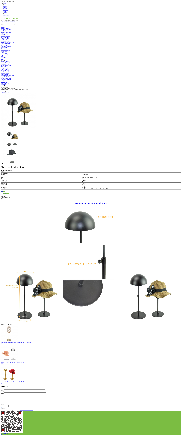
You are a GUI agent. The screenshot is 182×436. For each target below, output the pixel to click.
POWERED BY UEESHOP (26, 410)
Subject (2, 393)
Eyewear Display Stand (6, 45)
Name (2, 390)
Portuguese (5, 10)
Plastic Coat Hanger (5, 50)
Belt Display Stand (5, 37)
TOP (2, 434)
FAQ (2, 55)
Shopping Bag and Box (6, 46)
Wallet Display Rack (5, 36)
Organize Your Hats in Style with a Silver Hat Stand (12, 362)
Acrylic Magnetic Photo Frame (7, 42)
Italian (4, 11)
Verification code (4, 406)
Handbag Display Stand (6, 29)
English (5, 6)
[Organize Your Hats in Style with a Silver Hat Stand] (9, 361)
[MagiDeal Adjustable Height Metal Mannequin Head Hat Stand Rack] (9, 341)
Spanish (5, 8)
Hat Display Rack (5, 39)
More (2, 344)
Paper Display (4, 47)
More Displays (4, 51)
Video (2, 59)
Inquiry (2, 52)
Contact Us (3, 57)
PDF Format (6, 193)
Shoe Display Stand (5, 30)
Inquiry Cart (6, 15)
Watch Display (4, 48)
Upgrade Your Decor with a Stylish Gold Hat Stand (12, 381)
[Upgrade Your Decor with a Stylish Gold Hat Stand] (9, 380)
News (4, 3)
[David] (12, 432)
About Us (3, 56)
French (5, 7)
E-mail (2, 391)
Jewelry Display (4, 34)
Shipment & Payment (5, 53)
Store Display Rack (5, 41)
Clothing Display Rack (6, 32)
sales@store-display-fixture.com (8, 21)
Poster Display (4, 33)
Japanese (5, 12)
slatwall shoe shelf (5, 38)
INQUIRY (3, 191)
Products (2, 27)
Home (2, 25)
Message (2, 404)
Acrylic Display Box (5, 43)
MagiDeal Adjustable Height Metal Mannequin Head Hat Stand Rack (16, 342)
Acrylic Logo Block (5, 28)
